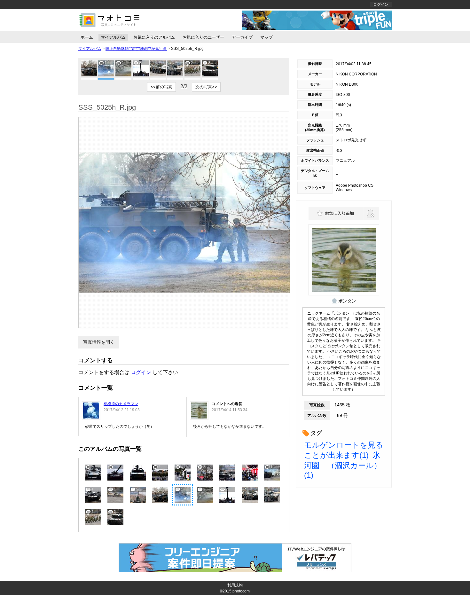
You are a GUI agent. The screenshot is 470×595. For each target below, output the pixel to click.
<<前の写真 (161, 86)
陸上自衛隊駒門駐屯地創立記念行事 (136, 48)
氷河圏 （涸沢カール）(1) (342, 465)
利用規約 (235, 585)
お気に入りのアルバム (154, 37)
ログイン (380, 4)
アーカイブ (242, 37)
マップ (266, 37)
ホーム (87, 37)
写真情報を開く (98, 342)
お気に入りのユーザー (203, 37)
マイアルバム (113, 37)
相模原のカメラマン (121, 404)
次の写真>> (206, 86)
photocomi (241, 591)
